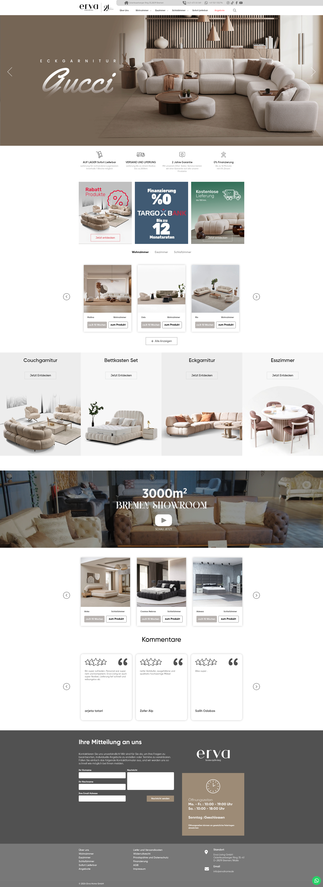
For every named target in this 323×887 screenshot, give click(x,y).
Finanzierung (140, 861)
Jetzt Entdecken (40, 375)
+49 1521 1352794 (216, 3)
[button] (66, 296)
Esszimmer (160, 10)
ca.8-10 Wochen (94, 619)
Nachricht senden (160, 798)
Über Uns (124, 10)
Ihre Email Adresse (88, 793)
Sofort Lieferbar (200, 10)
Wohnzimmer (142, 10)
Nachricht (132, 770)
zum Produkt (116, 619)
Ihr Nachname (86, 782)
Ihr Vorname (85, 770)
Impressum (139, 869)
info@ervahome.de (223, 871)
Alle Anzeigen (163, 341)
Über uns (84, 850)
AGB (135, 865)
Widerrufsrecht (142, 854)
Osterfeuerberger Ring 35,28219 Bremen (146, 3)
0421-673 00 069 (194, 3)
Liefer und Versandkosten (147, 850)
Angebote (220, 10)
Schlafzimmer (178, 10)
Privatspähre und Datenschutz (150, 857)
